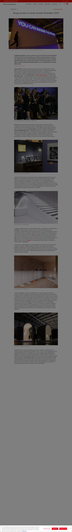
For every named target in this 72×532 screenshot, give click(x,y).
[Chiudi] (70, 528)
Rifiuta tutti (55, 528)
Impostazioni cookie (47, 528)
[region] (36, 528)
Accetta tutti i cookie (63, 528)
